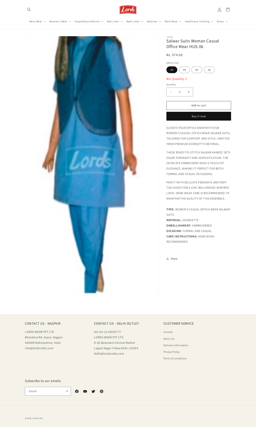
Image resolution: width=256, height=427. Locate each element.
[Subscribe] (66, 391)
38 (184, 69)
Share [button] (174, 258)
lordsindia (38, 418)
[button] (29, 9)
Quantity (171, 84)
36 (209, 69)
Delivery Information (176, 345)
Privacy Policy (171, 351)
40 (171, 69)
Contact (168, 332)
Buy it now (199, 116)
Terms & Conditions (175, 358)
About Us (169, 338)
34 (196, 69)
